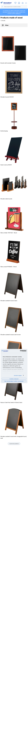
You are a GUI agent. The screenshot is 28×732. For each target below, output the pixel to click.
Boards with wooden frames (8, 63)
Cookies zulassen (14, 379)
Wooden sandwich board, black (9, 300)
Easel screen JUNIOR (6, 165)
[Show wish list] (15, 3)
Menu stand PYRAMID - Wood (9, 266)
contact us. (18, 13)
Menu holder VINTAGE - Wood (9, 233)
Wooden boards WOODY (7, 97)
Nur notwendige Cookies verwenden (14, 381)
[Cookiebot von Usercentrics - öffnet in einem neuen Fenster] (20, 351)
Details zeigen (18, 375)
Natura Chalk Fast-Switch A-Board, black (11, 402)
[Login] (19, 3)
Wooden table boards (6, 199)
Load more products (14, 443)
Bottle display (4, 131)
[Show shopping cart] (22, 3)
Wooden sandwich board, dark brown (11, 334)
